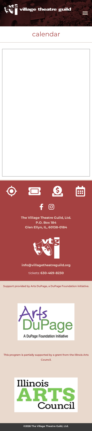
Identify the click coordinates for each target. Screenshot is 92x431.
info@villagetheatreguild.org (46, 265)
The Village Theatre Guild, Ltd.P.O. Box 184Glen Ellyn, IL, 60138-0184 (46, 222)
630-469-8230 (52, 273)
